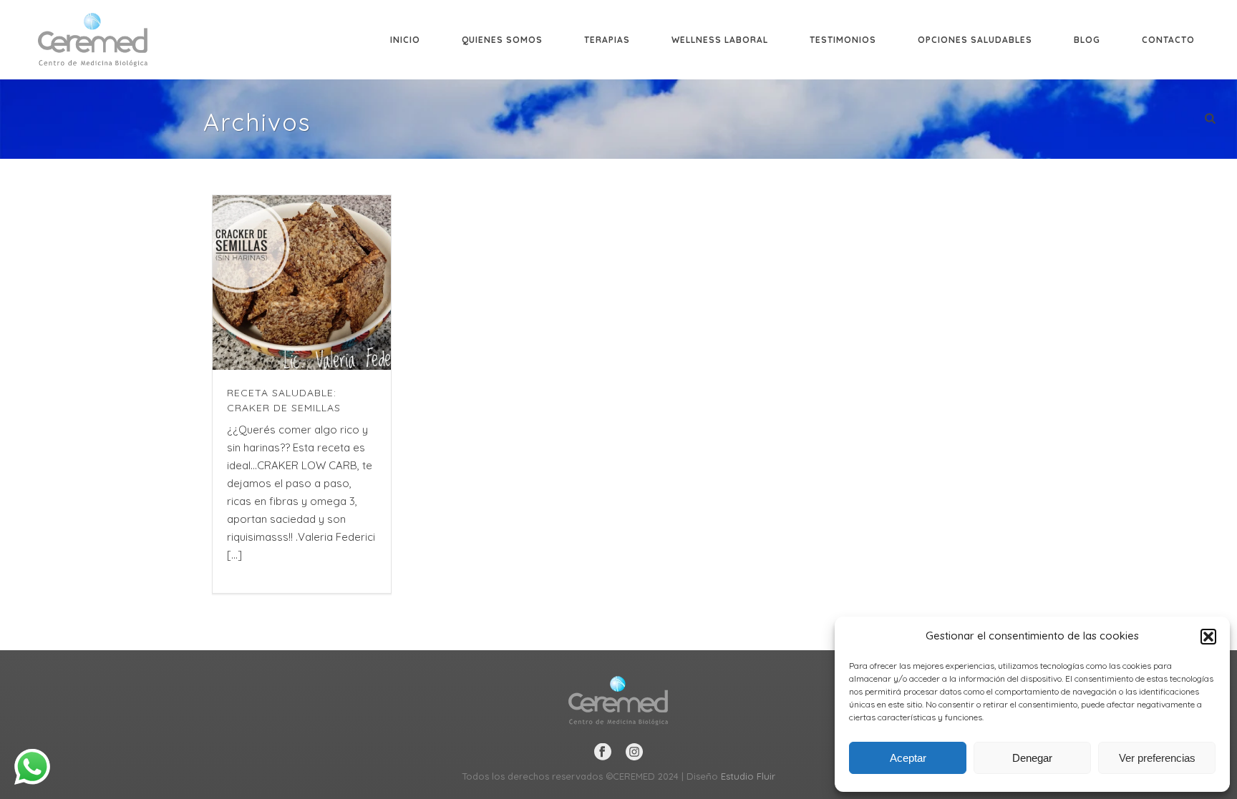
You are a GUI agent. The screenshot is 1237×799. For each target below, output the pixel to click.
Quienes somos (502, 39)
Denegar (1032, 758)
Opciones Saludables (975, 39)
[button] (1208, 636)
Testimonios (843, 39)
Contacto (1168, 39)
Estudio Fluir (748, 776)
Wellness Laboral (719, 39)
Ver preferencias (1157, 758)
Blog (1087, 39)
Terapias (607, 39)
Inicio (405, 39)
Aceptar (908, 758)
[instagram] (634, 752)
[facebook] (602, 752)
